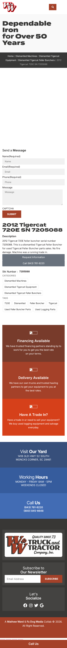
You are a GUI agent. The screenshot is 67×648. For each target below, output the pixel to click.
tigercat (53, 303)
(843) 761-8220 (33, 507)
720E (7, 303)
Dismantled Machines (26, 56)
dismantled (20, 303)
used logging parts (45, 309)
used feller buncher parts (18, 309)
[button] (62, 7)
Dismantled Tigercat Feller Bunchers (36, 60)
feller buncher (37, 303)
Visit (33, 451)
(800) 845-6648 (33, 510)
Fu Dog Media (35, 621)
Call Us (33, 644)
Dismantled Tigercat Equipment (21, 287)
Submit (11, 214)
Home (11, 56)
